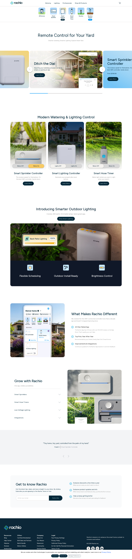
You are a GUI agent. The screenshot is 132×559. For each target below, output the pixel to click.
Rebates (6, 543)
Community (40, 546)
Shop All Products (81, 3)
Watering (48, 3)
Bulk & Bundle (21, 543)
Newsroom (40, 543)
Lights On (74, 166)
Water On (36, 166)
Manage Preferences (74, 555)
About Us (40, 538)
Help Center (7, 540)
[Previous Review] (64, 456)
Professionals (67, 3)
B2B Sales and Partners (24, 540)
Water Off (20, 166)
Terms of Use (55, 548)
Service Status (41, 548)
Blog (5, 538)
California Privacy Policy (58, 543)
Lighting (57, 3)
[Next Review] (68, 456)
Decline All (63, 555)
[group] (66, 72)
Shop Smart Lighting (66, 219)
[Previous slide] (30, 69)
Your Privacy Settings (57, 538)
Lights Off (58, 166)
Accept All (55, 555)
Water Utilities (21, 546)
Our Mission (40, 540)
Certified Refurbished (23, 538)
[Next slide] (102, 69)
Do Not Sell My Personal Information (62, 546)
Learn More (39, 75)
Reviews (6, 546)
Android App (8, 548)
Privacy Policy (106, 552)
